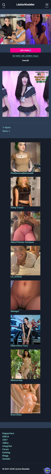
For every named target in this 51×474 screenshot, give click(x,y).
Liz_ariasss (16, 276)
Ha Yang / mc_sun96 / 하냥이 (25, 56)
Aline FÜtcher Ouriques (22, 242)
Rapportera (8, 433)
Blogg (5, 455)
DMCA (5, 436)
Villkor (5, 443)
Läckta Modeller (25, 4)
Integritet (7, 446)
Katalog (6, 452)
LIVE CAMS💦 (25, 50)
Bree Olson (16, 414)
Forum (5, 449)
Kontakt (6, 459)
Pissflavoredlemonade (22, 173)
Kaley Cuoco (17, 207)
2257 (4, 439)
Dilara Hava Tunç (19, 345)
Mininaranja (17, 380)
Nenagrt (15, 311)
